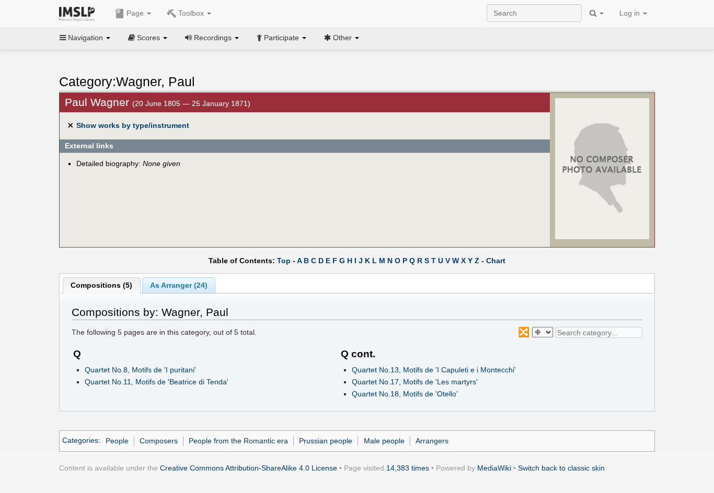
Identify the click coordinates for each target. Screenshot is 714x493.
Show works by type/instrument (132, 125)
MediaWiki (494, 468)
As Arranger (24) (179, 285)
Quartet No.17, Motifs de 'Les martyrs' (415, 382)
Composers (159, 441)
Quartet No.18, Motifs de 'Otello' (405, 394)
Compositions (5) (101, 285)
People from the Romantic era (238, 441)
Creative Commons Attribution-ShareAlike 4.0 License (248, 468)
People (117, 441)
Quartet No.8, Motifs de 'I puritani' (140, 370)
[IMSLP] (79, 13)
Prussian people (325, 441)
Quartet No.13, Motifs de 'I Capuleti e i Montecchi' (434, 370)
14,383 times (407, 468)
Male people (384, 441)
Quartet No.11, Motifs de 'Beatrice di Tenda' (156, 382)
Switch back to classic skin (561, 468)
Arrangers (432, 441)
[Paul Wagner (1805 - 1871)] (602, 168)
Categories (80, 441)
